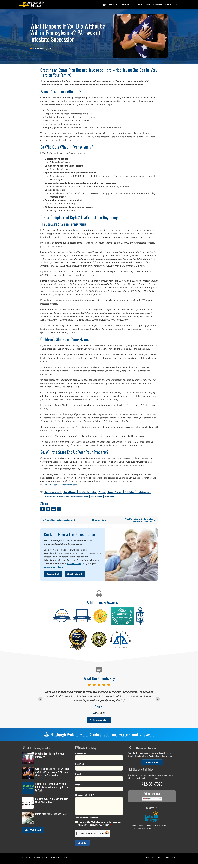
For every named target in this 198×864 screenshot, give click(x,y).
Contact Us (52, 574)
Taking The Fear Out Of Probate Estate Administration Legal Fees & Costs (51, 787)
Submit (81, 843)
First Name (81, 753)
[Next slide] (158, 699)
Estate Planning (70, 492)
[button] (177, 4)
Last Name (81, 764)
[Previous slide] (40, 699)
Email (78, 774)
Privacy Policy (170, 857)
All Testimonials (98, 720)
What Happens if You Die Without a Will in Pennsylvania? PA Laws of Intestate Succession (52, 772)
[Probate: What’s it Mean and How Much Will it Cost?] (28, 803)
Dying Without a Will (53, 492)
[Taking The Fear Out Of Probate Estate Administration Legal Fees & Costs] (28, 788)
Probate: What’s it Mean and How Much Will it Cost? (51, 800)
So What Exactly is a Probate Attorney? (49, 755)
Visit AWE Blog (32, 830)
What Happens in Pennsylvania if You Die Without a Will (66, 496)
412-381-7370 (74, 563)
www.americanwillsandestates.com (60, 484)
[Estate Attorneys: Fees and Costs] (28, 818)
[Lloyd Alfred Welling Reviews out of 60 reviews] (62, 622)
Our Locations (151, 762)
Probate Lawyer (144, 492)
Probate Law (129, 492)
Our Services (73, 574)
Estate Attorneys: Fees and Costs (51, 813)
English (149, 799)
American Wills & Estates (46, 857)
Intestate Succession (87, 492)
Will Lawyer (109, 496)
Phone (78, 785)
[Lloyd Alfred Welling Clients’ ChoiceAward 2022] (82, 622)
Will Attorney (96, 496)
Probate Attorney (115, 492)
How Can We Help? (85, 795)
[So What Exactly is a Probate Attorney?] (28, 758)
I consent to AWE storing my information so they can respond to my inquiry (100, 823)
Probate (102, 492)
